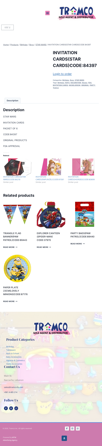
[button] (47, 13)
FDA (90, 83)
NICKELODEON (74, 85)
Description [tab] (12, 100)
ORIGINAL (85, 85)
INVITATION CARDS (60, 85)
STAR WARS (79, 80)
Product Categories (20, 339)
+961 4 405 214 (10, 392)
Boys (72, 80)
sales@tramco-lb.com (13, 387)
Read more (9, 247)
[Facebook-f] (6, 408)
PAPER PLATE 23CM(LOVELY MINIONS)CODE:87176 (15, 291)
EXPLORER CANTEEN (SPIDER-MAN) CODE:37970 (48, 236)
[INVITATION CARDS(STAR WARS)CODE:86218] (18, 166)
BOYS (67, 83)
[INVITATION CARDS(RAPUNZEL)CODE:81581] (50, 166)
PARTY (92, 85)
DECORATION (76, 83)
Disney (84, 83)
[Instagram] (11, 408)
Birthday (65, 80)
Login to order (62, 74)
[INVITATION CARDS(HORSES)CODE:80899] (83, 166)
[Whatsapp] (16, 408)
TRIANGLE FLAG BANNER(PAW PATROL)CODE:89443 (15, 236)
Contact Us (12, 366)
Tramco (56, 88)
